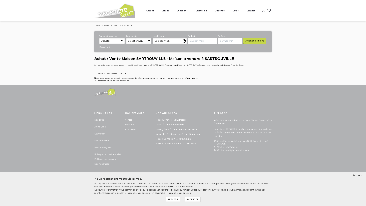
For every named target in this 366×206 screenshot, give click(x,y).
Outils (235, 10)
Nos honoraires (101, 140)
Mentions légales (102, 147)
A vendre (105, 25)
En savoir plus (159, 193)
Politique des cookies (105, 159)
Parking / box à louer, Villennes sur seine (176, 129)
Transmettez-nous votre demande (113, 81)
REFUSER (173, 199)
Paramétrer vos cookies (179, 193)
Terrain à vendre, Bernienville (170, 124)
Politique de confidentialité (107, 154)
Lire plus (218, 136)
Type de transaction (108, 36)
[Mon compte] (263, 11)
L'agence (220, 10)
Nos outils (99, 120)
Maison (114, 25)
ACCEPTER (193, 199)
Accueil (150, 10)
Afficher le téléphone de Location (233, 150)
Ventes (165, 10)
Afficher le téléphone (227, 147)
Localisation (158, 36)
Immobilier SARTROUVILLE (112, 73)
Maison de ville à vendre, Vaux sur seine (176, 143)
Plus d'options (106, 47)
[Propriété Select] (114, 10)
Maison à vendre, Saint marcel (171, 120)
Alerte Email (100, 126)
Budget (191, 36)
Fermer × (357, 175)
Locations (182, 10)
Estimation (201, 10)
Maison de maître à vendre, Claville (173, 139)
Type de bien (132, 36)
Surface (221, 36)
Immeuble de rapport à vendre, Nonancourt (178, 134)
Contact (250, 10)
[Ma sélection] (269, 11)
